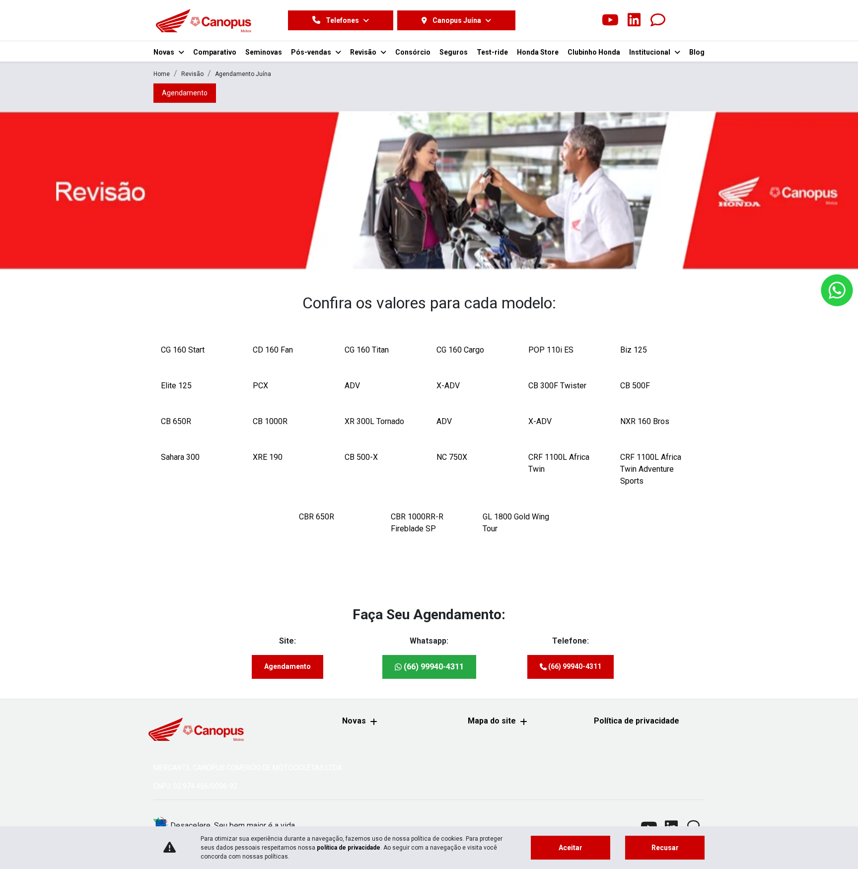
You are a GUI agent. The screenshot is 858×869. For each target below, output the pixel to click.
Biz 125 (633, 350)
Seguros (453, 52)
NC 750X (451, 457)
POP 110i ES (550, 350)
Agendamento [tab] (185, 93)
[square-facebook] (562, 20)
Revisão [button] (364, 52)
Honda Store (538, 52)
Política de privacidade (636, 720)
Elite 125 (176, 385)
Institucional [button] (650, 52)
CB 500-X (361, 457)
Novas (354, 720)
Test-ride (492, 52)
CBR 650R (316, 516)
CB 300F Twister (557, 385)
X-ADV (448, 385)
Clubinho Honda (594, 52)
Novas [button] (164, 52)
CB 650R (176, 421)
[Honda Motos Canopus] (203, 20)
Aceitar (570, 848)
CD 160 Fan (273, 350)
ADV (352, 385)
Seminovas (263, 52)
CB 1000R (270, 421)
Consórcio (412, 52)
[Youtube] (610, 20)
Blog (697, 52)
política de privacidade (348, 847)
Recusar (665, 848)
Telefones (342, 20)
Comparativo (214, 52)
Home (161, 74)
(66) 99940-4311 (433, 666)
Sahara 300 (180, 457)
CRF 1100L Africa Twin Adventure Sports (650, 469)
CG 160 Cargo (460, 350)
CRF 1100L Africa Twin (558, 463)
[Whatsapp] (658, 20)
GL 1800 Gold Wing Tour (516, 522)
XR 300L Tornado (374, 421)
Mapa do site (492, 720)
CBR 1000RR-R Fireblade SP (417, 522)
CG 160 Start (183, 350)
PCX (260, 385)
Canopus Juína (457, 20)
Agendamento (287, 666)
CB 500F (635, 385)
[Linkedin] (634, 20)
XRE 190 (268, 457)
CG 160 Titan (367, 350)
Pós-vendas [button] (312, 52)
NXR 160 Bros (644, 421)
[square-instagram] (586, 20)
